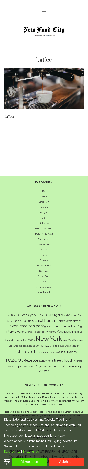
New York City (70, 340)
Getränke (44, 223)
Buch (36, 315)
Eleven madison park (25, 326)
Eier (44, 217)
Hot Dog (77, 326)
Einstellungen (32, 451)
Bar (44, 191)
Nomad (31, 345)
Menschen (44, 244)
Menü (31, 339)
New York (49, 338)
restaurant (23, 352)
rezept (14, 359)
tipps (18, 366)
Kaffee (52, 331)
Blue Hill (15, 315)
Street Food (44, 276)
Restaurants (44, 265)
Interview (12, 331)
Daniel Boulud (23, 320)
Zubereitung (72, 366)
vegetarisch (44, 292)
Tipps (44, 281)
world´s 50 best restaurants (45, 366)
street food (62, 360)
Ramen (75, 345)
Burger (44, 212)
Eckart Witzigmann (69, 320)
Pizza (44, 255)
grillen (47, 326)
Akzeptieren (29, 461)
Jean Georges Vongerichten (33, 332)
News (44, 249)
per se (39, 345)
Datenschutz (12, 451)
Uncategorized (44, 286)
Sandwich (45, 360)
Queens (44, 260)
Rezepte (44, 271)
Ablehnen (66, 461)
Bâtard (64, 315)
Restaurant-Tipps (45, 352)
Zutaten (44, 371)
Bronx (44, 196)
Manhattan (44, 239)
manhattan (21, 340)
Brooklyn (44, 201)
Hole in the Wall (44, 233)
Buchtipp (45, 315)
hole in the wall (62, 326)
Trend (25, 366)
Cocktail (72, 315)
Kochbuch (65, 331)
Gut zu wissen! (44, 228)
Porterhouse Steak (61, 345)
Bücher (44, 207)
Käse (76, 331)
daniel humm (44, 320)
